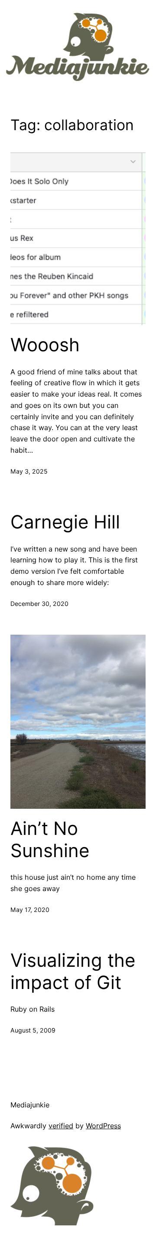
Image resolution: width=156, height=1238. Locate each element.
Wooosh (45, 345)
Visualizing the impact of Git (72, 971)
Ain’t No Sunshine (49, 839)
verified (61, 1125)
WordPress (103, 1125)
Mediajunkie (29, 1104)
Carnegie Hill (65, 522)
